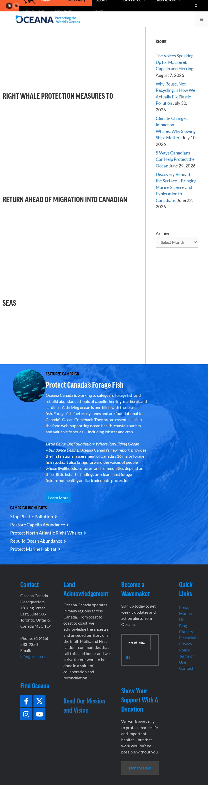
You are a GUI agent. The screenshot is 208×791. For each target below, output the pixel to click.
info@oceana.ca (33, 656)
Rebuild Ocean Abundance (36, 541)
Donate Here (140, 767)
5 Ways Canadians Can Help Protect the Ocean (175, 159)
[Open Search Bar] (196, 5)
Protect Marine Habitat (33, 549)
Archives (164, 233)
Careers (186, 631)
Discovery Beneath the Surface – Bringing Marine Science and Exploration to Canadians (176, 187)
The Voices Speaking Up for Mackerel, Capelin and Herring (175, 62)
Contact (186, 668)
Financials (188, 637)
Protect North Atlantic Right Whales (46, 533)
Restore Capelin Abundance (37, 524)
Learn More (58, 497)
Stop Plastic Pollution (31, 516)
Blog (183, 625)
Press (184, 607)
